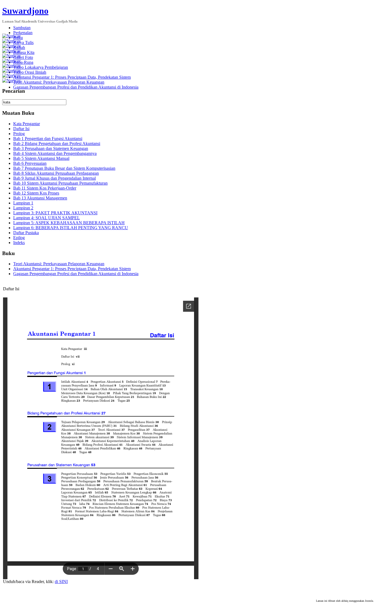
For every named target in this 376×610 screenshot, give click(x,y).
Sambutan (22, 27)
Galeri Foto (23, 57)
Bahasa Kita (23, 52)
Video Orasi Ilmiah (29, 72)
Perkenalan (22, 32)
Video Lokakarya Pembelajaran (40, 67)
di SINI (61, 581)
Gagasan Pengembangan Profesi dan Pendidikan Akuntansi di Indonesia (75, 87)
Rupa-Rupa (23, 62)
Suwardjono (25, 11)
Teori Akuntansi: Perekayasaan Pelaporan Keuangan (58, 82)
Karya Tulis (23, 42)
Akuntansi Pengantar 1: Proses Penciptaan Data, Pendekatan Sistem (72, 77)
